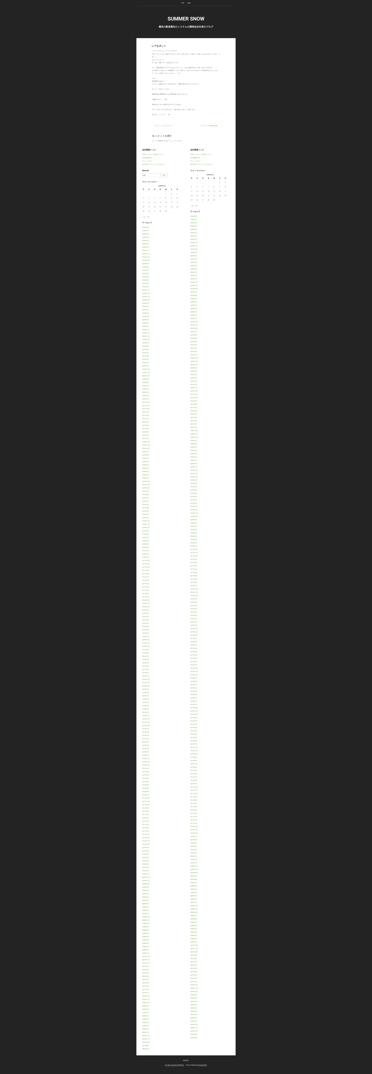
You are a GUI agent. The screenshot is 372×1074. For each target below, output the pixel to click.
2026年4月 (145, 240)
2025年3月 (145, 283)
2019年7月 (145, 498)
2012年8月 (145, 772)
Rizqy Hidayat (202, 1065)
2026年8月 (145, 227)
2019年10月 (146, 488)
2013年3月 (145, 749)
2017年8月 (145, 574)
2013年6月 (145, 739)
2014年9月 (145, 689)
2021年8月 (145, 415)
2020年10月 (146, 448)
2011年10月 (146, 805)
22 (166, 207)
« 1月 (144, 217)
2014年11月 (146, 683)
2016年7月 (145, 617)
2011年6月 (145, 818)
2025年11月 (146, 257)
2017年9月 (145, 570)
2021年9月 (145, 412)
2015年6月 (145, 659)
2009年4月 (145, 904)
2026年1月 (145, 250)
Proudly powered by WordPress (174, 1065)
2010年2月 (145, 871)
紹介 (189, 3)
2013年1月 (145, 755)
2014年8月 (145, 692)
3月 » (148, 217)
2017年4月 (145, 587)
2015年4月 (145, 666)
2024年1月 (145, 330)
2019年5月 (145, 504)
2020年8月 (145, 455)
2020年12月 (146, 442)
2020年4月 (145, 468)
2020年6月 (145, 461)
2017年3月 (145, 590)
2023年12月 (146, 333)
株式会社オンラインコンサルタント (153, 164)
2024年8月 (145, 306)
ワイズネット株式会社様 (209, 126)
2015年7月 (145, 656)
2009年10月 (146, 884)
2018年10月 (146, 527)
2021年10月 (146, 409)
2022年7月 (145, 386)
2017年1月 (145, 597)
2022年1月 (145, 399)
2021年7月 (145, 419)
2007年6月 (145, 976)
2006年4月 (145, 1022)
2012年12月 (146, 758)
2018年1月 (145, 557)
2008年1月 (145, 953)
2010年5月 (145, 861)
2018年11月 (146, 524)
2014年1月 (145, 716)
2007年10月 (146, 963)
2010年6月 (145, 857)
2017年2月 (145, 593)
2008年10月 (146, 923)
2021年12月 (146, 402)
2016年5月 (145, 623)
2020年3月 (145, 471)
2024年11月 (146, 297)
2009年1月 (145, 913)
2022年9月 (145, 379)
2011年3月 (145, 828)
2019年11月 (146, 485)
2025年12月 (146, 254)
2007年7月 (145, 973)
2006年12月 (146, 996)
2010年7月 (145, 854)
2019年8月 (145, 494)
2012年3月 (145, 788)
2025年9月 (145, 264)
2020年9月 (145, 452)
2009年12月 (146, 877)
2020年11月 (146, 445)
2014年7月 (145, 696)
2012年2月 (145, 791)
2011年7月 (145, 814)
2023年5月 (145, 353)
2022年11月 (146, 372)
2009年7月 (145, 894)
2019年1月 (145, 518)
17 (177, 202)
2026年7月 (145, 231)
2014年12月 (146, 679)
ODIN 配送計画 (147, 158)
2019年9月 (145, 491)
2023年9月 (145, 343)
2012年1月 (145, 795)
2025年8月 (145, 267)
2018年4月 (145, 547)
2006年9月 (145, 1006)
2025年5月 (145, 277)
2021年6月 (145, 422)
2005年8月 (145, 1049)
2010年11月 (146, 841)
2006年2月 (145, 1029)
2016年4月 (145, 626)
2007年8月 (145, 970)
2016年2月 (145, 633)
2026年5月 (145, 237)
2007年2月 (145, 989)
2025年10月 (146, 260)
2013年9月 (145, 729)
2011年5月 (145, 821)
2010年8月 (145, 851)
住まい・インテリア (160, 114)
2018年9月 (145, 531)
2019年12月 (146, 481)
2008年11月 (146, 920)
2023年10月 (146, 339)
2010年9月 (145, 847)
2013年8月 (145, 732)
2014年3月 (145, 709)
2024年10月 (146, 300)
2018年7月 (145, 537)
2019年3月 (145, 511)
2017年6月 (145, 580)
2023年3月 (145, 359)
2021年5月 (145, 425)
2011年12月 (146, 798)
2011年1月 (145, 834)
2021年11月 (146, 405)
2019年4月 (145, 508)
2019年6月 (145, 501)
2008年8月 (145, 930)
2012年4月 (145, 785)
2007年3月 (145, 986)
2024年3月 (145, 323)
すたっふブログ (147, 161)
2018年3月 (145, 551)
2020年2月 (145, 475)
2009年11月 (146, 880)
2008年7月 (145, 933)
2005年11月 (146, 1039)
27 (154, 211)
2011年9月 (145, 808)
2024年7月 (145, 310)
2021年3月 (145, 432)
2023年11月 (146, 336)
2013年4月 (145, 745)
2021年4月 (145, 428)
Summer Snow (186, 19)
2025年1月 (145, 290)
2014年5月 (145, 702)
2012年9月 (145, 768)
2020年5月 (145, 465)
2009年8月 (145, 890)
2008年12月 (146, 917)
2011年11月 (146, 801)
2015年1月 (145, 676)
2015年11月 (146, 643)
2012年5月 (145, 782)
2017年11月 (146, 564)
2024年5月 (145, 316)
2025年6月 (145, 273)
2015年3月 (145, 669)
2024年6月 (145, 313)
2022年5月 (145, 389)
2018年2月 (145, 554)
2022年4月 (145, 392)
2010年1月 (145, 874)
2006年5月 (145, 1019)
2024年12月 (146, 293)
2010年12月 (146, 838)
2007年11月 (146, 960)
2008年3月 (145, 946)
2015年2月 (145, 673)
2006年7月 (145, 1012)
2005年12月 (146, 1036)
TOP (182, 3)
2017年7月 (145, 577)
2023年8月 (145, 346)
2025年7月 (145, 270)
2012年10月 (146, 765)
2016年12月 (146, 600)
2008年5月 (145, 940)
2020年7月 (145, 458)
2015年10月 (146, 646)
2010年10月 (146, 844)
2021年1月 (145, 438)
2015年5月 (145, 663)
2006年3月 (145, 1026)
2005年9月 (145, 1045)
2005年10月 (146, 1042)
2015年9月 (145, 650)
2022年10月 (146, 376)
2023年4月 (145, 356)
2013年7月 (145, 735)
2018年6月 (145, 541)
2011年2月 (145, 831)
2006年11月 (146, 999)
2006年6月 (145, 1016)
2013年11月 (146, 722)
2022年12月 (146, 369)
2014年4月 (145, 706)
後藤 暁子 (174, 51)
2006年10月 (146, 1003)
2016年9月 (145, 610)
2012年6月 (145, 778)
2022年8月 (145, 382)
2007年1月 (145, 993)
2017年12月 (146, 560)
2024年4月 (145, 320)
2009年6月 (145, 897)
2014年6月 (145, 699)
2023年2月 (145, 362)
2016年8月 (145, 613)
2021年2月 (145, 435)
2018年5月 (145, 544)
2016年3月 (145, 630)
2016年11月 (146, 603)
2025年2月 (145, 287)
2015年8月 (145, 653)
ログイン (171, 141)
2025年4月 (145, 280)
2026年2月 (145, 247)
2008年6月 (145, 937)
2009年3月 (145, 907)
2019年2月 (145, 514)
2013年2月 (145, 752)
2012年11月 (146, 762)
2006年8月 (145, 1009)
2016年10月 (146, 607)
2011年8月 (145, 811)
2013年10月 (146, 725)
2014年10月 (146, 686)
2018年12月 (146, 521)
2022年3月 (145, 395)
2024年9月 (145, 303)
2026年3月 (145, 244)
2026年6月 (145, 234)
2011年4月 (145, 824)
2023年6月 (145, 349)
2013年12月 (146, 719)
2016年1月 (145, 636)
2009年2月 (145, 910)
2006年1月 (145, 1032)
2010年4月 (145, 864)
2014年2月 (145, 712)
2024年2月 (145, 326)
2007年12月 (146, 956)
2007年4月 (145, 983)
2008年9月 (145, 927)
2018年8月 (145, 534)
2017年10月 (146, 567)
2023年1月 (145, 366)
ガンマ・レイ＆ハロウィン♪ (163, 126)
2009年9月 (145, 887)
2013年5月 (145, 742)
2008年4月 (145, 943)
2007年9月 (145, 966)
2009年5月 (145, 900)
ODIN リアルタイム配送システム (152, 154)
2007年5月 (145, 979)
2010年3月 (145, 867)
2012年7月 (145, 775)
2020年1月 (145, 478)
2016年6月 (145, 620)
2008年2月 (145, 950)
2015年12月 (146, 640)
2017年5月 (145, 584)
